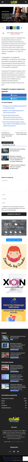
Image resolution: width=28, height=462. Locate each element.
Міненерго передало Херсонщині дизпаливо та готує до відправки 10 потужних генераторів (17, 346)
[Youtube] (18, 451)
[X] (11, 27)
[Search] (26, 2)
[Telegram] (14, 451)
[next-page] (5, 172)
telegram (15, 98)
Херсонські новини (10, 5)
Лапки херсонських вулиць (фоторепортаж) (18, 337)
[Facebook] (7, 27)
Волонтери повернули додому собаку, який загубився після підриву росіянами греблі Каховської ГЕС (14, 123)
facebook (15, 95)
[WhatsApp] (14, 27)
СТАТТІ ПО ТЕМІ (7, 143)
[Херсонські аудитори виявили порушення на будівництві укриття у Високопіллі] (5, 367)
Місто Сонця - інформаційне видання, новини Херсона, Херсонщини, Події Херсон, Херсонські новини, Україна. (14, 459)
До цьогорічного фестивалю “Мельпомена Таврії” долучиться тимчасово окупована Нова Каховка (13, 117)
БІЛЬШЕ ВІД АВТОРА (8, 145)
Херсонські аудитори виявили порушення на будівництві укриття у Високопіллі (16, 368)
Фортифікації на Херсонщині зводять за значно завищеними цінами (7, 135)
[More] (21, 27)
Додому (2, 5)
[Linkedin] (18, 27)
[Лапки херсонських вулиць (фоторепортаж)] (5, 150)
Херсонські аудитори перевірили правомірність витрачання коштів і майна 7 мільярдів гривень (18, 387)
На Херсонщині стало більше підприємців (21, 133)
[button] (2, 2)
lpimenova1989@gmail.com (17, 441)
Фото (3, 152)
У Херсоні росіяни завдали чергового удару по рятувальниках (17, 166)
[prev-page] (2, 172)
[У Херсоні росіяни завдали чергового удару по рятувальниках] (5, 166)
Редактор (5, 20)
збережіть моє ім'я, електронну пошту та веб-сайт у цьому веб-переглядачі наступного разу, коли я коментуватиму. (13, 208)
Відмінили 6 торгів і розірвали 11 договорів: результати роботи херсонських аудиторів (16, 377)
